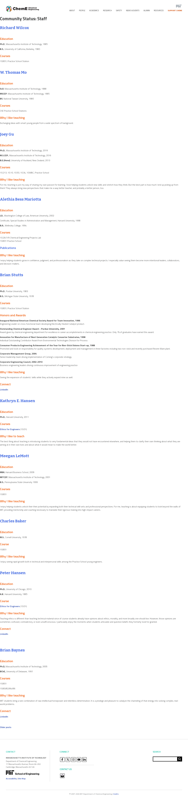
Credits (116, 794)
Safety (119, 10)
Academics (94, 10)
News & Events (132, 10)
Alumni (147, 10)
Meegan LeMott (14, 456)
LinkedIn (4, 389)
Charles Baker (13, 521)
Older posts (5, 727)
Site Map (22, 778)
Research (107, 10)
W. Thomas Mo (13, 72)
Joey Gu (7, 134)
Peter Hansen (13, 573)
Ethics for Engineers (10, 429)
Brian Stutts (11, 275)
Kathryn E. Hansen (17, 401)
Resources (159, 10)
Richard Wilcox (14, 27)
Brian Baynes (12, 650)
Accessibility (11, 778)
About (72, 10)
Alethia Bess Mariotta (20, 199)
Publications (8, 247)
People (82, 10)
